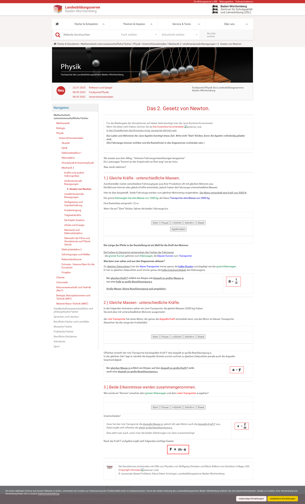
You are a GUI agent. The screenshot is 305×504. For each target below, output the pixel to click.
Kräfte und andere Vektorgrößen (74, 174)
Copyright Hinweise (129, 469)
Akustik (66, 143)
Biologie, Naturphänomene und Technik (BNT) (73, 297)
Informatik (62, 282)
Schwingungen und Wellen (76, 254)
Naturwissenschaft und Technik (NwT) (73, 289)
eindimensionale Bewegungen (199, 43)
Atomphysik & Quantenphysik (78, 162)
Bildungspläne (226, 1)
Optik (64, 147)
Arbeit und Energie (74, 225)
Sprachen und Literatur (66, 316)
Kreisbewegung (72, 210)
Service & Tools (181, 24)
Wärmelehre (68, 157)
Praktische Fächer (63, 331)
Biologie (60, 128)
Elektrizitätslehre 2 (72, 249)
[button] (57, 24)
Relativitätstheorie (72, 259)
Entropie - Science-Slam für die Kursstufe (78, 266)
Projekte (66, 272)
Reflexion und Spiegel (100, 87)
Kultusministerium (244, 1)
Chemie (60, 277)
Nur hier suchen (211, 35)
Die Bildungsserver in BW (205, 1)
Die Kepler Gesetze (74, 220)
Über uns (229, 24)
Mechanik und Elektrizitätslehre (73, 232)
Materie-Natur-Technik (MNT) (72, 303)
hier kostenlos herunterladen (168, 126)
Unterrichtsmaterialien (154, 43)
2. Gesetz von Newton (79, 189)
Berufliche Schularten (65, 336)
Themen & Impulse (134, 24)
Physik (136, 43)
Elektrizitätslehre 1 (72, 152)
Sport (57, 346)
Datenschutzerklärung (48, 494)
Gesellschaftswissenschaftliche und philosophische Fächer (73, 310)
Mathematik (63, 123)
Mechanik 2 (175, 43)
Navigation (61, 108)
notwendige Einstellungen (251, 498)
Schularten (59, 341)
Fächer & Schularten (86, 24)
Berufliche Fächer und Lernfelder (71, 321)
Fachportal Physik (99, 92)
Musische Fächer (63, 326)
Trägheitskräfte (72, 215)
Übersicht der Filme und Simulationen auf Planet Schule (77, 241)
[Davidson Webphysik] (109, 467)
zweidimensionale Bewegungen (74, 195)
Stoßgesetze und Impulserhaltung (73, 204)
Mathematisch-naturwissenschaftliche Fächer (106, 43)
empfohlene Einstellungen (282, 498)
